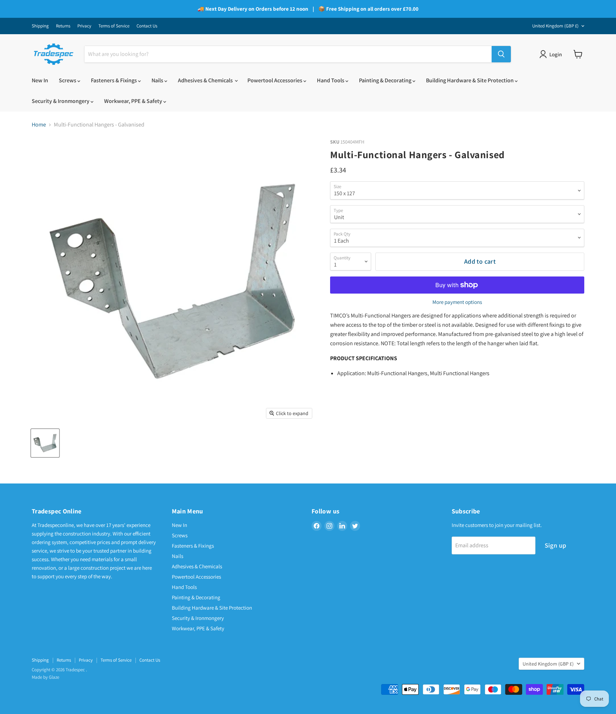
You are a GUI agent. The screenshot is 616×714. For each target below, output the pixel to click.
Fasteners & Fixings (114, 80)
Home (39, 124)
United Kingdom (555, 26)
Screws (68, 80)
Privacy (84, 26)
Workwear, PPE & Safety (133, 101)
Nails (158, 80)
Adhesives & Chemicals (206, 80)
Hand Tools (331, 80)
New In (40, 80)
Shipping (40, 26)
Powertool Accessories (275, 80)
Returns (63, 26)
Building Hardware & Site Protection (470, 80)
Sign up (555, 545)
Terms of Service (113, 26)
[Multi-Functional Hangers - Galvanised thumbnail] (45, 443)
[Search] (501, 54)
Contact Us (147, 26)
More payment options (457, 302)
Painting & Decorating (385, 80)
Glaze (54, 677)
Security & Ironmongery (61, 101)
